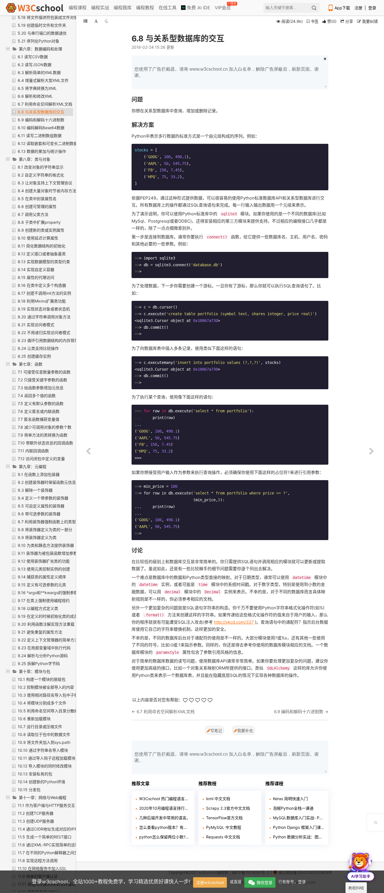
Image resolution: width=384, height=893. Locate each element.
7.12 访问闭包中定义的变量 (41, 458)
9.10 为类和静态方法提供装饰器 (46, 545)
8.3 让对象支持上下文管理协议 (45, 182)
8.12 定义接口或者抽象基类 (42, 253)
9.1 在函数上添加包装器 (39, 474)
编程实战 (100, 7)
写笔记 (216, 730)
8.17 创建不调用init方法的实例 (44, 293)
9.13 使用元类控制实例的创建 (44, 569)
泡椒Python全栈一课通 (293, 808)
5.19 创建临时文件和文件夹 (42, 25)
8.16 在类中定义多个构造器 (42, 285)
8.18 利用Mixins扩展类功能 (42, 301)
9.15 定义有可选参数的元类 (42, 584)
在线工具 (168, 7)
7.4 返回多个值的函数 (37, 395)
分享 (348, 21)
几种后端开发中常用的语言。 (164, 817)
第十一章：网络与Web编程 (42, 797)
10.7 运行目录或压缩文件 (40, 726)
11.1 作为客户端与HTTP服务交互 (46, 805)
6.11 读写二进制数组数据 (40, 135)
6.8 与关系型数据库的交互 (41, 111)
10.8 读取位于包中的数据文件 (44, 734)
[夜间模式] (106, 21)
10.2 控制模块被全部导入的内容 (46, 687)
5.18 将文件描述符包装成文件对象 (48, 17)
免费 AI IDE (198, 7)
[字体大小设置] (96, 21)
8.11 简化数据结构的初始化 (41, 245)
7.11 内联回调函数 (33, 450)
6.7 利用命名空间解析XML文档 (45, 104)
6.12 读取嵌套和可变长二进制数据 (48, 143)
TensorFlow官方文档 (224, 817)
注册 (358, 7)
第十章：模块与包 (34, 671)
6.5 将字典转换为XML (37, 88)
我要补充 (245, 730)
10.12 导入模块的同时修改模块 (45, 766)
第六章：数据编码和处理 (40, 48)
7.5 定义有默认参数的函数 (41, 403)
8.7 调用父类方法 (33, 214)
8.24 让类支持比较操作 (38, 348)
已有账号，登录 (292, 881)
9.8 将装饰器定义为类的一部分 (45, 529)
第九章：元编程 (32, 466)
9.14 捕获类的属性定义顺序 (42, 576)
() (331, 21)
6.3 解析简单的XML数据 (39, 72)
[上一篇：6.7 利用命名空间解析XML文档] (88, 451)
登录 (372, 7)
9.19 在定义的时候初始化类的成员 (48, 616)
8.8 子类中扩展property (39, 222)
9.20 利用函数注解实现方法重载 (46, 624)
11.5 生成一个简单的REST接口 (44, 836)
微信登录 (264, 882)
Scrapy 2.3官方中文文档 (228, 808)
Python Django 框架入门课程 (298, 827)
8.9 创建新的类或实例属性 (41, 230)
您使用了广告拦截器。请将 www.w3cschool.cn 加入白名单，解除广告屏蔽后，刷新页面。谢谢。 (226, 72)
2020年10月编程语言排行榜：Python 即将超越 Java (164, 808)
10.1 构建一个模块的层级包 (41, 679)
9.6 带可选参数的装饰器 (39, 513)
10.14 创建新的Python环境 (41, 781)
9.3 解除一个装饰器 (35, 490)
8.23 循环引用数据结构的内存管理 (48, 340)
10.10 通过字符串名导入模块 (43, 750)
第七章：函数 (30, 364)
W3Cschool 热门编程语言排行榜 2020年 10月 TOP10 (164, 798)
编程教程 (145, 7)
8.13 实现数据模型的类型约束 (44, 261)
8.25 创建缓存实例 (34, 356)
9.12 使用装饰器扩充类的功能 (44, 561)
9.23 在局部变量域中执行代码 (44, 647)
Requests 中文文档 (223, 836)
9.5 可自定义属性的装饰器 (41, 505)
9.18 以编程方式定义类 (38, 608)
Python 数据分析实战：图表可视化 (298, 836)
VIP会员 (223, 6)
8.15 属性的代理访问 (36, 277)
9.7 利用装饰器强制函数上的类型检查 (51, 521)
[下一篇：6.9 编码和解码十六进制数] (371, 451)
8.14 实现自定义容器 (36, 269)
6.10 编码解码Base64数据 (41, 127)
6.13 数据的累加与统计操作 (42, 151)
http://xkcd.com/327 (234, 622)
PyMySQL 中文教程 (223, 827)
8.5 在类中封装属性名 (37, 198)
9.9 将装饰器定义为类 (37, 537)
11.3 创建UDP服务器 (36, 821)
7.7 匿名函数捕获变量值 (38, 419)
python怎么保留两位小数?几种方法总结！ (164, 836)
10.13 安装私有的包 (35, 773)
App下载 (342, 7)
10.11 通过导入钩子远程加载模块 (46, 758)
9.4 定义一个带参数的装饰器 (43, 498)
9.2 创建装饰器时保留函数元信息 (47, 482)
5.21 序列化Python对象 (38, 41)
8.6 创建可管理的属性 (37, 206)
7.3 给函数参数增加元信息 (41, 387)
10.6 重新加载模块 (34, 718)
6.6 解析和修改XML (35, 96)
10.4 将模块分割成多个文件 (42, 702)
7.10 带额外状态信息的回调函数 (45, 442)
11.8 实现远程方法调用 (38, 860)
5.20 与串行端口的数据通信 (42, 33)
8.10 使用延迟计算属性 (38, 238)
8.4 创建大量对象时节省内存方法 (47, 190)
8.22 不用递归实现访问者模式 (44, 332)
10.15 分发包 (29, 789)
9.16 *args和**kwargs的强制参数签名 (52, 592)
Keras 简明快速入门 (290, 798)
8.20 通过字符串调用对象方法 (44, 316)
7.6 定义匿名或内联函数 (39, 411)
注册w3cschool (210, 882)
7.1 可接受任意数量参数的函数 (44, 372)
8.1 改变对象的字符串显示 (41, 167)
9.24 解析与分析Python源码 (43, 655)
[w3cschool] (35, 7)
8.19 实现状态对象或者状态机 (44, 308)
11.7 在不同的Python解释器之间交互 (50, 852)
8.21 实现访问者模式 (36, 324)
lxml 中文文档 (218, 798)
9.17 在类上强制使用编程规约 (44, 600)
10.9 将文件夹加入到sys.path (44, 742)
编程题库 (123, 7)
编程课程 (78, 7)
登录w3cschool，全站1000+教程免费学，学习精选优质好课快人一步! (111, 882)
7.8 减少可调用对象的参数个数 (44, 427)
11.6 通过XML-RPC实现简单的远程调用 (52, 844)
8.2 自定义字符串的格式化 (41, 175)
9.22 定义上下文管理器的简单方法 (48, 639)
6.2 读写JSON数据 (34, 64)
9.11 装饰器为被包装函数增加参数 (47, 553)
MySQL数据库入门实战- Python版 (298, 817)
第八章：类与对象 (34, 159)
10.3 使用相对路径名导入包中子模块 (50, 695)
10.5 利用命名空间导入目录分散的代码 (52, 710)
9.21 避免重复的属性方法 (40, 632)
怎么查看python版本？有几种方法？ (164, 827)
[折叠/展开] (85, 21)
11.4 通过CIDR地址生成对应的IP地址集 (52, 829)
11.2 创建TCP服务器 (35, 813)
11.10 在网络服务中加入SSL (42, 868)
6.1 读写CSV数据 (33, 56)
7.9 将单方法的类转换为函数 (42, 435)
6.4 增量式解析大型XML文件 (43, 80)
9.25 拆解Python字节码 (39, 663)
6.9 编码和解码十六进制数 (41, 119)
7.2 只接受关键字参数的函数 (42, 379)
